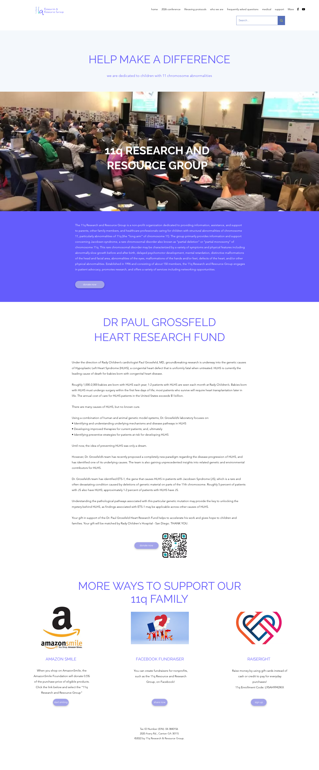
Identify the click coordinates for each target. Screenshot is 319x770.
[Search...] (281, 20)
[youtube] (303, 9)
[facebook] (298, 9)
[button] (216, 9)
